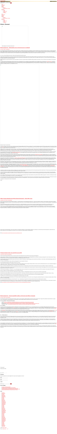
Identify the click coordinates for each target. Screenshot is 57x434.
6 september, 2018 (2, 200)
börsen (17, 311)
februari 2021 (3, 400)
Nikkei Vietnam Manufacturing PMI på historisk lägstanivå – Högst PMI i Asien (16, 198)
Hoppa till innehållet (2, 0)
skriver (55, 323)
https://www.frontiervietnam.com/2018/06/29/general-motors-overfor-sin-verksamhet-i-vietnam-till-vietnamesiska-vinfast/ (19, 302)
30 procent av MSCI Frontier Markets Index (20, 157)
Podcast (3, 5)
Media (2, 6)
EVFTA (51, 61)
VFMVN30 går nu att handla (38, 154)
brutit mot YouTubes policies (23, 164)
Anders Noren (4, 428)
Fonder (4, 21)
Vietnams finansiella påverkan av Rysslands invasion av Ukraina (10, 389)
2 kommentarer (8, 49)
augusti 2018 (3, 421)
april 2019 (3, 415)
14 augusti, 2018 (2, 254)
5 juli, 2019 (1, 49)
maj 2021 (3, 398)
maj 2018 (3, 423)
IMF (54, 310)
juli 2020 (3, 405)
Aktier (4, 10)
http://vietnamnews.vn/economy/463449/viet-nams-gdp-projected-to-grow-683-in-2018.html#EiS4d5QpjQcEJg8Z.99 (16, 282)
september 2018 (4, 420)
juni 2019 (3, 414)
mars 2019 (3, 416)
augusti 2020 (3, 404)
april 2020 (3, 407)
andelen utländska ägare (25, 165)
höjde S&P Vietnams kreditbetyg (16, 152)
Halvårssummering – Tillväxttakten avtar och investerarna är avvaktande (15, 47)
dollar (14, 307)
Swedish (3, 372)
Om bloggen (3, 14)
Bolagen (4, 7)
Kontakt (3, 9)
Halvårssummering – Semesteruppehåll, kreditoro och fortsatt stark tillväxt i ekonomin (17, 295)
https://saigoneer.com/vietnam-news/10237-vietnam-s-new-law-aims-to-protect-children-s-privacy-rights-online (21, 304)
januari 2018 (3, 426)
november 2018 (4, 419)
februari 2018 (3, 425)
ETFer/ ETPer (5, 11)
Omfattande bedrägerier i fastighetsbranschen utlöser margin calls (10, 388)
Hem (2, 4)
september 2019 (4, 412)
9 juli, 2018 (1, 297)
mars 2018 (3, 424)
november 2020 (4, 402)
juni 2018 (3, 422)
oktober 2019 (3, 411)
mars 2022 (3, 394)
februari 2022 (3, 395)
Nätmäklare (4, 12)
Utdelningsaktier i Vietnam (6, 8)
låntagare (55, 308)
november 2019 (4, 410)
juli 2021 (3, 397)
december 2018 (4, 418)
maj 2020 (3, 406)
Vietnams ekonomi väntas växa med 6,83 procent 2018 (11, 252)
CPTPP (48, 61)
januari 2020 (3, 409)
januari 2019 (3, 417)
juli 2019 (3, 413)
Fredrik (4, 49)
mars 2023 (3, 392)
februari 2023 (3, 393)
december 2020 (4, 401)
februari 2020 (3, 408)
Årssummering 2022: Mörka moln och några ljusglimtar (8, 387)
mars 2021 (3, 399)
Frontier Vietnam (2, 1)
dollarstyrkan (3, 310)
